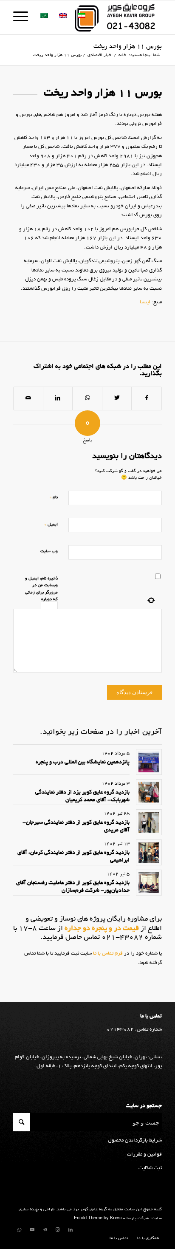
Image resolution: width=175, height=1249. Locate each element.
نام (54, 497)
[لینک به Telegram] (45, 1230)
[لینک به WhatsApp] (19, 1230)
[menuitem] (146, 1239)
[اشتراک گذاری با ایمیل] (28, 398)
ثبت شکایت (150, 1168)
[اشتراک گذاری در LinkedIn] (58, 398)
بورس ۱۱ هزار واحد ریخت (127, 46)
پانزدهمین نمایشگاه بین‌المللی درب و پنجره (83, 763)
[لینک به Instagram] (57, 1230)
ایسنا (145, 302)
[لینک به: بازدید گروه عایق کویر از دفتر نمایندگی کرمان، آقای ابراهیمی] (148, 852)
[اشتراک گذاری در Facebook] (146, 398)
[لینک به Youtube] (32, 1230)
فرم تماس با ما (107, 953)
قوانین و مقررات (144, 1154)
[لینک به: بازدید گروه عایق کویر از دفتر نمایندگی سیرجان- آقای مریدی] (148, 822)
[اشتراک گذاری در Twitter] (117, 398)
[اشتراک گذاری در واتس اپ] (87, 398)
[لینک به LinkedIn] (70, 1230)
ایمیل (51, 524)
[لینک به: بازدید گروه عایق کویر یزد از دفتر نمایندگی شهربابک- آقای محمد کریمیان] (148, 792)
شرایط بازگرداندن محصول (135, 1140)
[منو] (23, 17)
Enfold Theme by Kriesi (97, 1218)
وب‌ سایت (49, 551)
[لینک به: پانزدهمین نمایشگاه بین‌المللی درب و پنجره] (148, 762)
